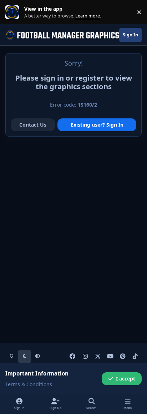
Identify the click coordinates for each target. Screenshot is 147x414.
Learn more (13, 12)
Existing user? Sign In (97, 124)
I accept (125, 378)
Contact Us (32, 124)
